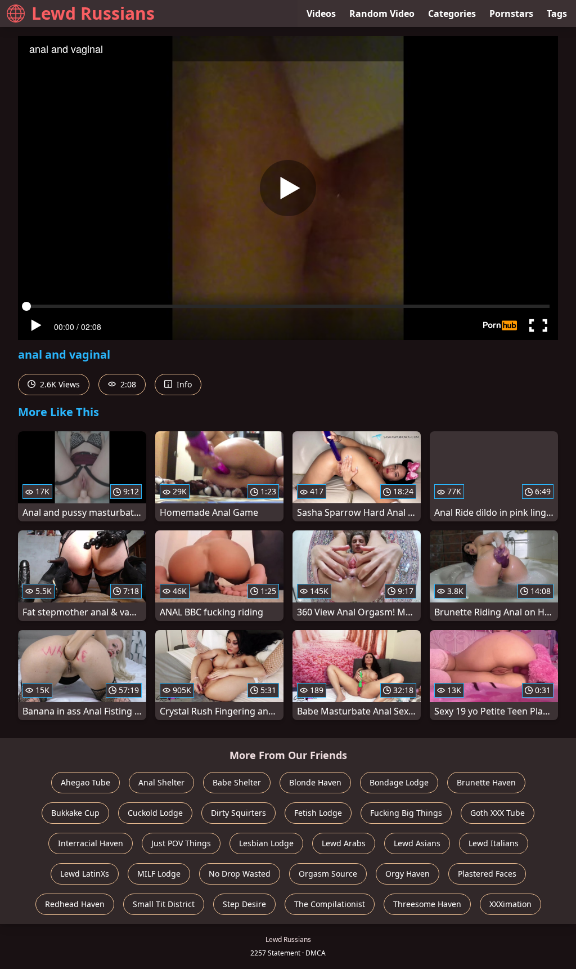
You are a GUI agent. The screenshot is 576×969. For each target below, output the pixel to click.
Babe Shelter (237, 782)
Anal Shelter (161, 782)
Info (183, 384)
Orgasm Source (328, 873)
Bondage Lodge (399, 782)
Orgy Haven (407, 873)
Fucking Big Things (406, 812)
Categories (452, 13)
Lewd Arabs (344, 843)
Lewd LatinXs (84, 873)
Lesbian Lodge (266, 843)
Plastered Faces (487, 873)
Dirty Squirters (238, 812)
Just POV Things (181, 843)
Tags (557, 13)
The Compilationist (329, 904)
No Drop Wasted (240, 873)
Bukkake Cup (75, 812)
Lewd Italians (494, 843)
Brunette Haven (486, 782)
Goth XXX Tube (497, 812)
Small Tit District (164, 904)
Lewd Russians (93, 13)
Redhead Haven (75, 904)
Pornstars (511, 13)
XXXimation (510, 904)
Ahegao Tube (85, 782)
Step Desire (244, 904)
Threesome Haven (427, 904)
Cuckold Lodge (155, 812)
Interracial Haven (90, 843)
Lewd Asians (417, 843)
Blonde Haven (315, 782)
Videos (321, 13)
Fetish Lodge (318, 812)
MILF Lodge (159, 873)
